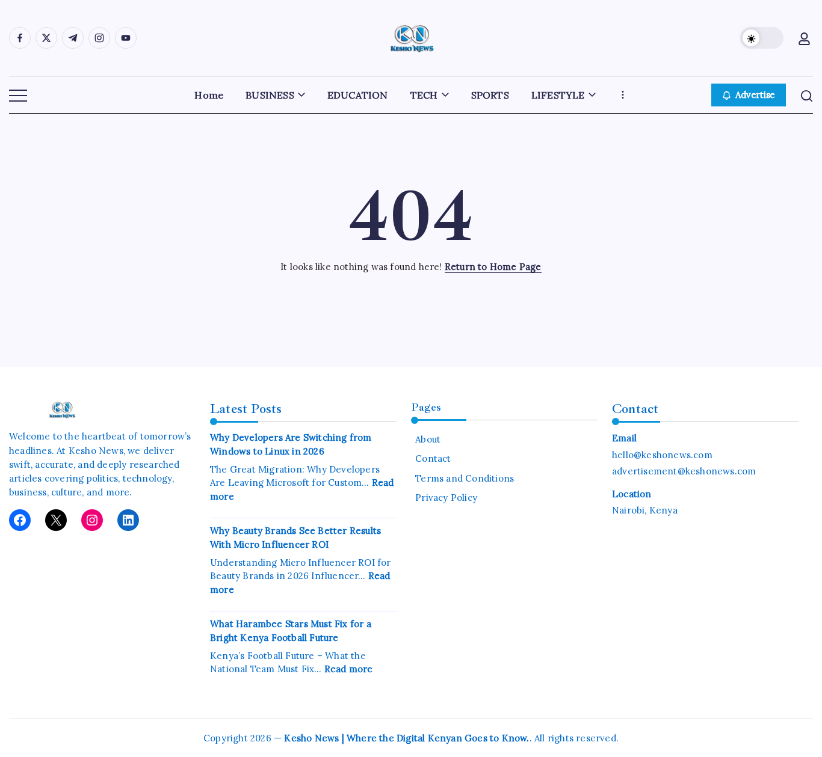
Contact (433, 458)
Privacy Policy (446, 497)
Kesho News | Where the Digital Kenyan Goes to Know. (406, 738)
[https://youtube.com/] (126, 38)
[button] (761, 38)
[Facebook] (20, 520)
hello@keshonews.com (662, 455)
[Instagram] (92, 520)
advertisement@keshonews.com (684, 471)
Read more (348, 669)
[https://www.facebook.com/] (20, 38)
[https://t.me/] (73, 38)
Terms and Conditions (464, 478)
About (427, 439)
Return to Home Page (493, 266)
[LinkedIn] (128, 520)
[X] (56, 520)
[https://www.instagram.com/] (99, 38)
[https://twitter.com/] (46, 38)
